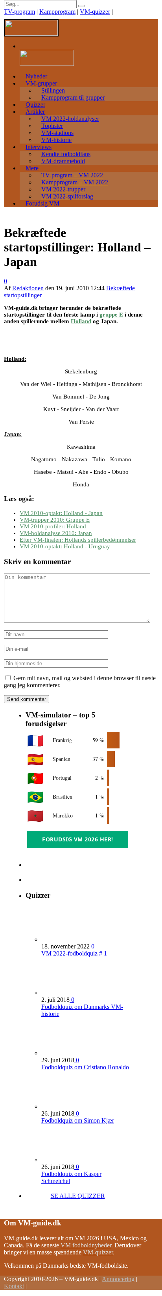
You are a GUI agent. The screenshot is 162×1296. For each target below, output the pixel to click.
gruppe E (111, 314)
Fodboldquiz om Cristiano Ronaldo (85, 1067)
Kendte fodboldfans (65, 154)
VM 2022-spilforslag (67, 196)
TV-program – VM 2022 (72, 175)
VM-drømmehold (63, 161)
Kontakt (14, 1286)
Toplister (52, 125)
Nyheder (36, 76)
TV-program (19, 11)
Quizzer (35, 104)
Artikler (35, 111)
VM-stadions (57, 132)
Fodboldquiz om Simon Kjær (77, 1120)
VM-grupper (41, 83)
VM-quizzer (95, 11)
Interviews (39, 147)
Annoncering (118, 1279)
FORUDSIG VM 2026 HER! (77, 839)
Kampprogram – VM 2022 (74, 182)
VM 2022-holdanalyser (70, 118)
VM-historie (56, 140)
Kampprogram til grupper (73, 97)
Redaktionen (28, 288)
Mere (32, 168)
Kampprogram (57, 11)
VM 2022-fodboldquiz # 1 (74, 953)
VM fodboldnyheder (86, 1245)
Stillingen (53, 90)
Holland (81, 321)
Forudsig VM (42, 203)
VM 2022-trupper (63, 189)
